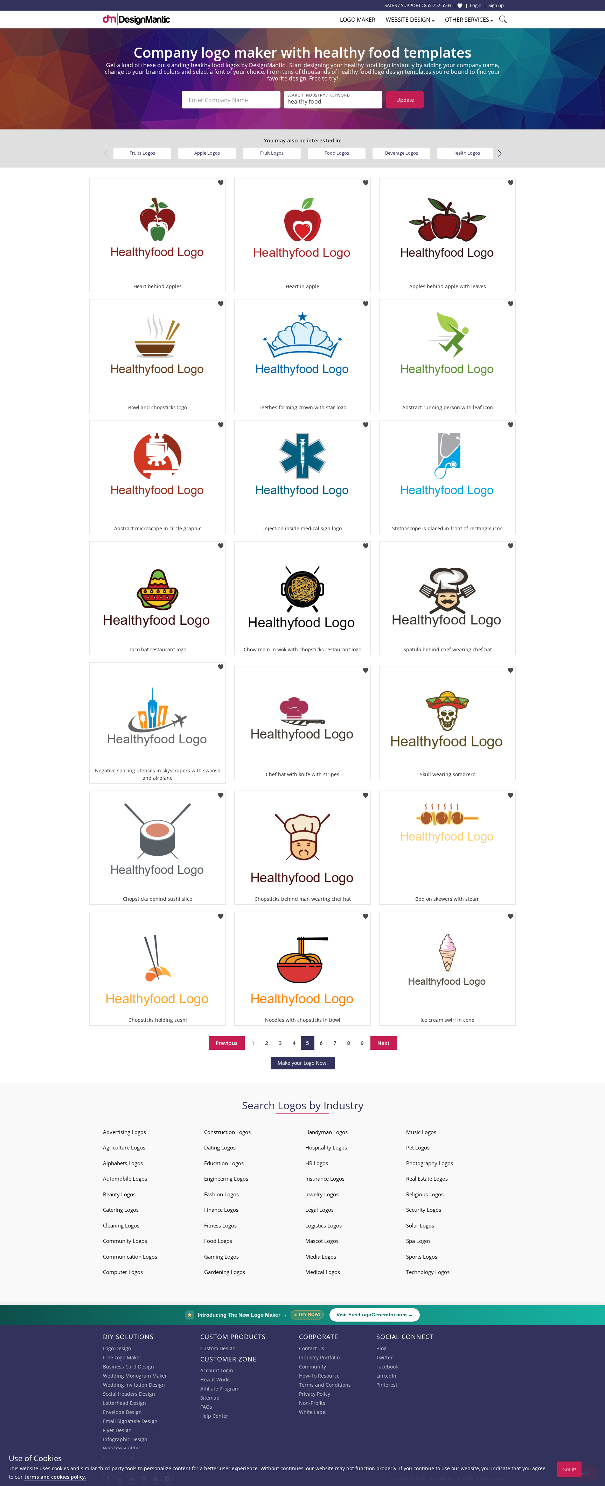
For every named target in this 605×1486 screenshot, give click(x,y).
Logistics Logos (323, 1225)
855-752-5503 (437, 5)
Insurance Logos (325, 1178)
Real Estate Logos (427, 1178)
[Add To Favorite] (220, 180)
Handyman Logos (326, 1131)
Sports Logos (421, 1256)
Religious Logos (425, 1194)
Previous (227, 1042)
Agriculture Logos (124, 1147)
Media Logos (320, 1256)
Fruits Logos (142, 153)
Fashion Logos (221, 1194)
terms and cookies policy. (55, 1476)
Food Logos (337, 153)
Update (405, 99)
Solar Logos (420, 1225)
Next (383, 1042)
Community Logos (125, 1240)
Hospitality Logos (326, 1147)
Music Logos (421, 1131)
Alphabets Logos (123, 1163)
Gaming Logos (221, 1256)
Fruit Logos (272, 153)
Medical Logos (322, 1271)
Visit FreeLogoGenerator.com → (374, 1314)
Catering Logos (121, 1209)
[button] (499, 154)
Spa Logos (418, 1240)
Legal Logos (319, 1209)
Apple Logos (207, 153)
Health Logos (466, 153)
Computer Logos (123, 1271)
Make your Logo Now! (303, 1063)
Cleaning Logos (121, 1225)
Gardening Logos (224, 1271)
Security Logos (423, 1209)
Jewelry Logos (322, 1194)
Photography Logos (429, 1163)
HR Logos (316, 1163)
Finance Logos (221, 1209)
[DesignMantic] (136, 19)
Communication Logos (130, 1256)
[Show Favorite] (459, 5)
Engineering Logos (226, 1178)
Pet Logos (418, 1147)
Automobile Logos (125, 1178)
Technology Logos (428, 1271)
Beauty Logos (119, 1194)
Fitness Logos (220, 1225)
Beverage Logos (401, 153)
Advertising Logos (124, 1131)
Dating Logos (220, 1147)
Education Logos (224, 1163)
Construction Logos (227, 1131)
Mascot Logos (322, 1240)
